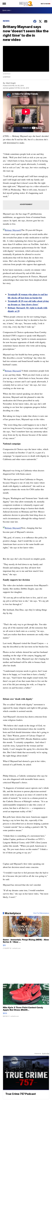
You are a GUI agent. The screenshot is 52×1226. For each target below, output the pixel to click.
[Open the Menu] (4, 4)
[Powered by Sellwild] (45, 1053)
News (6, 21)
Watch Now (45, 3)
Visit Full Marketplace (41, 913)
